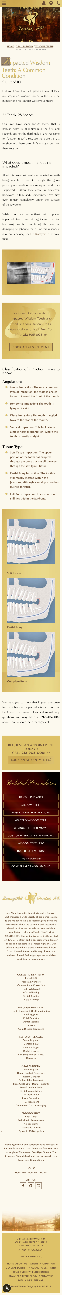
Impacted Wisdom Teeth (31, 820)
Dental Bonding (31, 996)
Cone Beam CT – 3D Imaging (31, 866)
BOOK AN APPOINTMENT (31, 347)
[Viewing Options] (6, 1288)
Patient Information (42, 1264)
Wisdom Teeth (44, 47)
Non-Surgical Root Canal (31, 1054)
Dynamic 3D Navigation (31, 1131)
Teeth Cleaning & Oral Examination (31, 1011)
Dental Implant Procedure (31, 1073)
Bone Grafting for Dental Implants (31, 1083)
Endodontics (40, 1272)
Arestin (31, 1025)
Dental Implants (31, 797)
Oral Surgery (24, 47)
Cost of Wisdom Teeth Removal (31, 835)
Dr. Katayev (38, 234)
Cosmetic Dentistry (43, 1268)
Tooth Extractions (31, 850)
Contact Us (46, 1276)
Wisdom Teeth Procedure (31, 812)
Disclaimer (25, 1280)
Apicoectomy (31, 1123)
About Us (21, 1264)
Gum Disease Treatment (31, 1028)
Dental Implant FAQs (31, 1087)
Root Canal (31, 1116)
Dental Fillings (31, 1043)
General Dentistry (18, 1268)
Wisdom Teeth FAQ (31, 843)
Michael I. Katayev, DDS (31, 1239)
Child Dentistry (31, 1018)
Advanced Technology (23, 1276)
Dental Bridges (31, 1047)
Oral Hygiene (31, 1014)
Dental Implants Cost (31, 1091)
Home (10, 47)
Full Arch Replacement (31, 1080)
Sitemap (39, 1280)
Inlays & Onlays (31, 999)
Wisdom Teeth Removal (31, 827)
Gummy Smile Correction (31, 985)
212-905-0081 (33, 334)
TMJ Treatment (30, 858)
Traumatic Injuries (31, 1127)
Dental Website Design (22, 1287)
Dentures (31, 1058)
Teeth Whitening (31, 988)
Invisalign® (31, 978)
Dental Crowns (31, 1050)
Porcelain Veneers (31, 981)
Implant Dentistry (31, 1076)
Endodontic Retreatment (31, 1120)
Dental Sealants (31, 1021)
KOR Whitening (31, 992)
